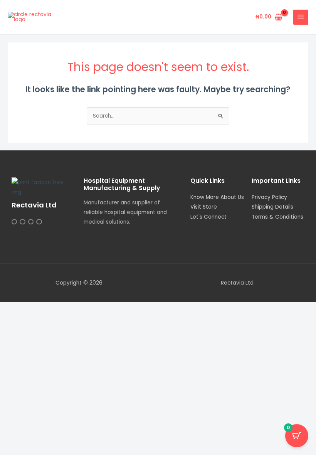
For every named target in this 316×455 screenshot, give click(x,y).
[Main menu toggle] (300, 17)
